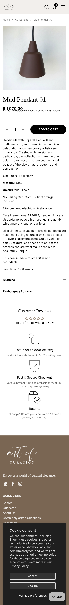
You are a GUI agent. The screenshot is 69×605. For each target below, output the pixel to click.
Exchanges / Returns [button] (17, 291)
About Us (9, 513)
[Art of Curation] (9, 7)
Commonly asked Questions (22, 518)
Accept (32, 576)
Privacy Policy (19, 566)
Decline (32, 586)
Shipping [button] (9, 280)
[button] (46, 6)
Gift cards (9, 508)
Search (7, 503)
